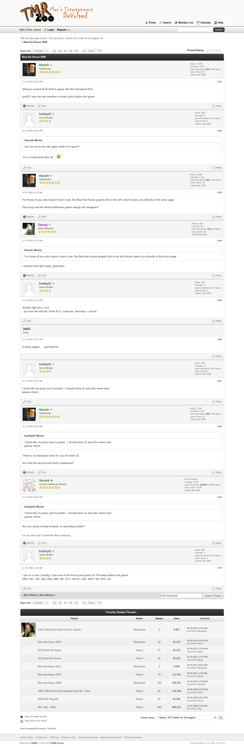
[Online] (51, 480)
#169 (219, 497)
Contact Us (41, 737)
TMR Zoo (54, 737)
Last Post (191, 631)
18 (71, 51)
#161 (219, 81)
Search (167, 22)
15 (54, 51)
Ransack (201, 684)
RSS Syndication (133, 737)
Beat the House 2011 (49, 666)
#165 (219, 300)
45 (159, 658)
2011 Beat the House (49, 658)
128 (159, 682)
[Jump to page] (100, 51)
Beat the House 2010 (49, 674)
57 (159, 650)
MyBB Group (57, 743)
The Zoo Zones (56, 38)
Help (220, 22)
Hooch (200, 643)
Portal (152, 22)
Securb (200, 701)
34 (159, 642)
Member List (185, 22)
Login (50, 29)
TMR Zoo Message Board (33, 38)
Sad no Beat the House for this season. (60, 629)
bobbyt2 (45, 114)
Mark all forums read (111, 737)
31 (84, 51)
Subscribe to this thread (36, 721)
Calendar (205, 22)
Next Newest (46, 595)
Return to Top (68, 737)
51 (159, 699)
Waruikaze (139, 629)
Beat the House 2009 (49, 682)
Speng (200, 651)
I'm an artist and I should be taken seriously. (46, 535)
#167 (219, 381)
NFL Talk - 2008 (46, 707)
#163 (219, 192)
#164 (219, 240)
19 (76, 51)
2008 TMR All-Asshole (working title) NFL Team (64, 691)
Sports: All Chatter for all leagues (83, 38)
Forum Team (26, 737)
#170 (219, 568)
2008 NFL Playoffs (48, 699)
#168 (219, 426)
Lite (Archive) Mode (88, 737)
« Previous (38, 51)
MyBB (34, 743)
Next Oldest (30, 595)
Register (62, 29)
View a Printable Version (36, 716)
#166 (219, 339)
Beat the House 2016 (49, 642)
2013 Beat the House (49, 650)
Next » (92, 51)
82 (159, 691)
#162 (219, 131)
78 (159, 674)
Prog (199, 709)
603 (159, 707)
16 (60, 51)
